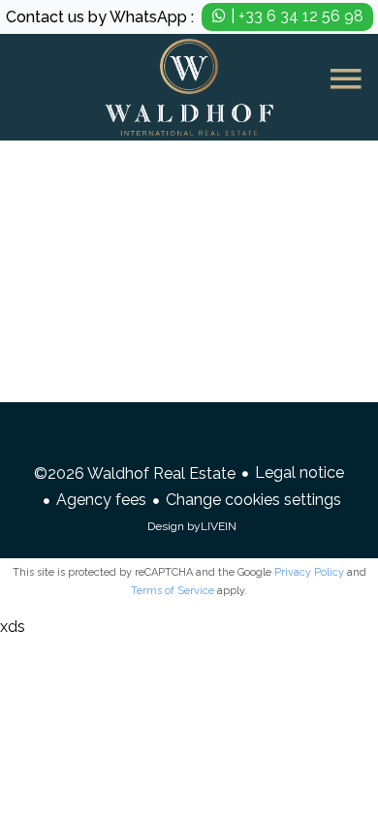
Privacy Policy (309, 572)
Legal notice (299, 472)
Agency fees (101, 499)
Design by (191, 526)
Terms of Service (172, 590)
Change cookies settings (253, 499)
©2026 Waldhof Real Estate (135, 473)
